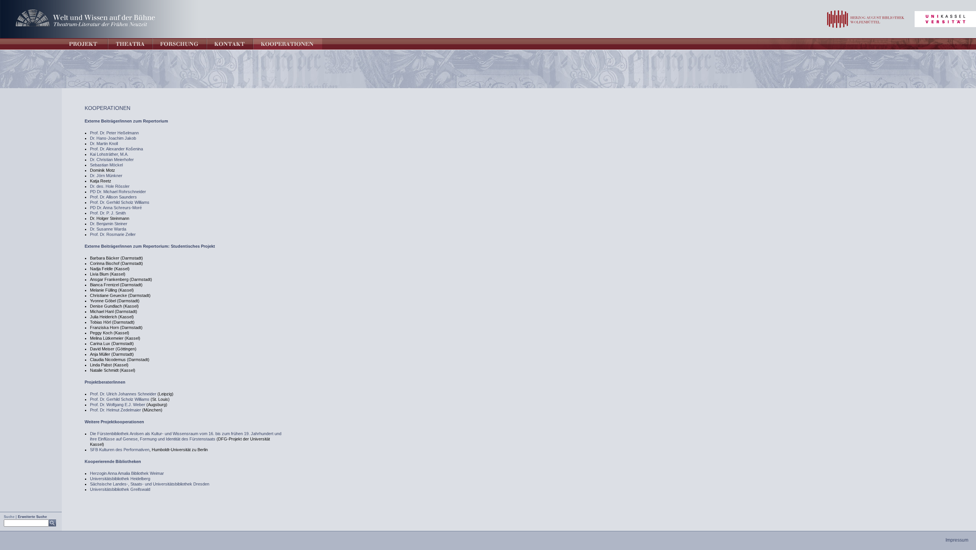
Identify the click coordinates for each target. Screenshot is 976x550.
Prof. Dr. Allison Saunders (113, 197)
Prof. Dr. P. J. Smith (108, 213)
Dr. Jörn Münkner (106, 175)
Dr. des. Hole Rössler (110, 186)
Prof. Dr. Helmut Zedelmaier (115, 410)
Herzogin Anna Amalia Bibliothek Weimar (127, 473)
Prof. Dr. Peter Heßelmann (114, 133)
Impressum (957, 540)
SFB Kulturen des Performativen (119, 449)
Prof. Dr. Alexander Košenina (116, 149)
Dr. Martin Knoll (104, 143)
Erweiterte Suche (32, 517)
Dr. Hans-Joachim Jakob (113, 138)
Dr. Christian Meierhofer (112, 159)
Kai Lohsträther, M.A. (109, 154)
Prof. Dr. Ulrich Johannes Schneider (123, 394)
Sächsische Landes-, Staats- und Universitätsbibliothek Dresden (149, 484)
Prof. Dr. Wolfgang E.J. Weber (117, 404)
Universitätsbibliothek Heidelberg (120, 478)
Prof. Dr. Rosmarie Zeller (113, 234)
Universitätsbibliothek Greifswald (120, 489)
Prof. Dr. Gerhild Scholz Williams (119, 202)
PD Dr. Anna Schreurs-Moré (116, 207)
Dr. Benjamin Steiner (108, 223)
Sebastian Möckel (106, 165)
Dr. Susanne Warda (108, 229)
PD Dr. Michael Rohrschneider (118, 191)
